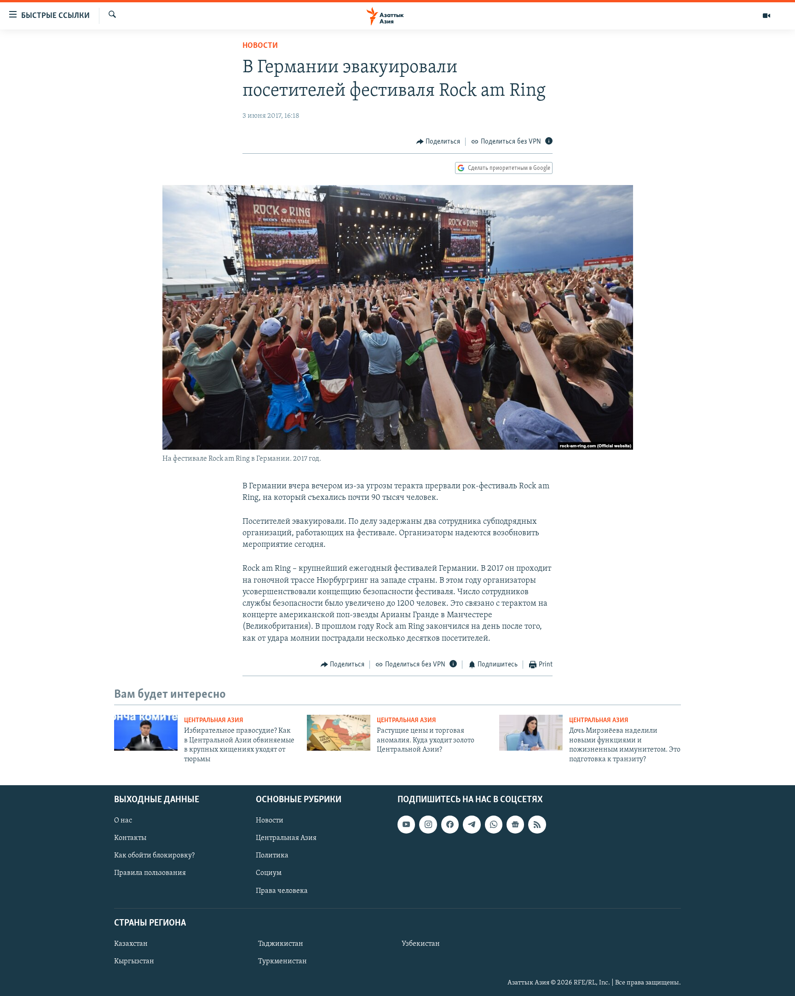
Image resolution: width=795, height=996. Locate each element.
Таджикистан (280, 944)
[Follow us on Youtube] (406, 824)
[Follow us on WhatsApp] (493, 824)
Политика (272, 855)
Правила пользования (150, 873)
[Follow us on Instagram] (428, 824)
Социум (269, 873)
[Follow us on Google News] (515, 824)
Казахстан (131, 944)
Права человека (282, 890)
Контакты (130, 838)
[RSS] (537, 824)
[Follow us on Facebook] (450, 824)
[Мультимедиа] (766, 15)
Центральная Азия (213, 720)
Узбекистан (421, 944)
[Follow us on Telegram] (471, 824)
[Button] (438, 142)
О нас (123, 820)
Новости (260, 46)
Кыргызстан (134, 961)
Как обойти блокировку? (154, 855)
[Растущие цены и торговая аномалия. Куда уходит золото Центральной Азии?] (338, 733)
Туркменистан (282, 961)
